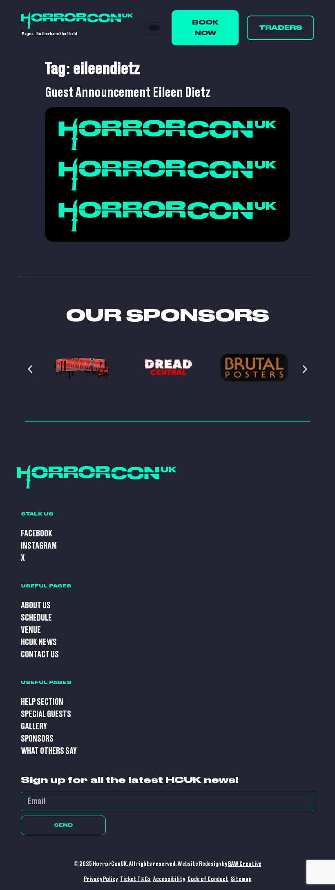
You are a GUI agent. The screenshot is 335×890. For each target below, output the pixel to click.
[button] (30, 369)
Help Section (42, 702)
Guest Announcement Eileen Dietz (127, 92)
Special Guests (46, 714)
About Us (36, 605)
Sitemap (241, 879)
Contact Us (40, 654)
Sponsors (37, 739)
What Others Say (49, 751)
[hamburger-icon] (154, 28)
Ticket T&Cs (136, 879)
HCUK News (39, 642)
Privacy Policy (101, 879)
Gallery (34, 726)
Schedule (36, 618)
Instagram (39, 546)
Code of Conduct (208, 879)
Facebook (36, 533)
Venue (31, 630)
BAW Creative (244, 864)
